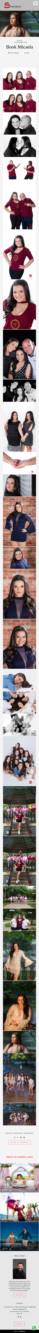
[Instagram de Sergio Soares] (20, 1317)
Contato (19, 1323)
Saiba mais (20, 1294)
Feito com (19, 1331)
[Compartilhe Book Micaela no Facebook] (14, 1137)
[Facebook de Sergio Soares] (18, 1317)
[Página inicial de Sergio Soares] (14, 5)
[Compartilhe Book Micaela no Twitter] (21, 1137)
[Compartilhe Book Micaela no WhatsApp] (17, 1137)
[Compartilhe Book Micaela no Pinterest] (24, 1137)
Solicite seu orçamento (19, 1142)
